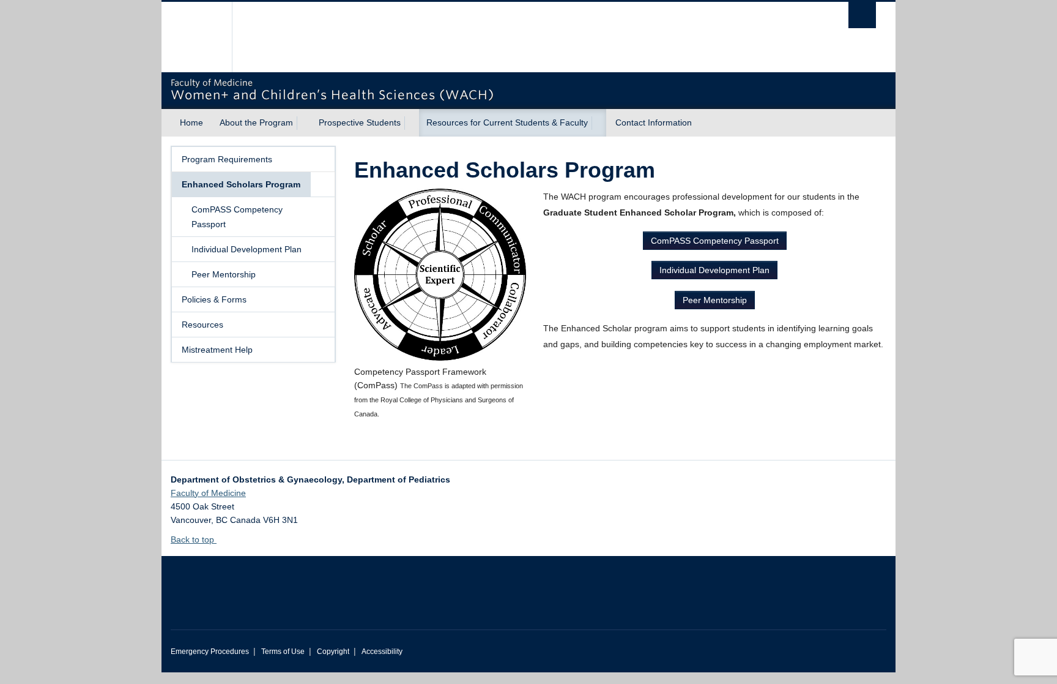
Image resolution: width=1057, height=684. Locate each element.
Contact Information (653, 122)
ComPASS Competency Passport (237, 217)
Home (191, 122)
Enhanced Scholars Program (241, 184)
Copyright (333, 651)
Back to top (194, 539)
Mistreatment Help (217, 350)
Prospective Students (360, 122)
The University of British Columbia (196, 37)
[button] (322, 184)
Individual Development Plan (246, 249)
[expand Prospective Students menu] (411, 123)
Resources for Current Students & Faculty (507, 122)
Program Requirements (227, 159)
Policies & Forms (214, 299)
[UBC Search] (862, 15)
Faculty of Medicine (208, 493)
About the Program (256, 122)
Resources (202, 324)
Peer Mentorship (223, 274)
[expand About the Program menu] (304, 123)
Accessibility (382, 651)
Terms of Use (283, 651)
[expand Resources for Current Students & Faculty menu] (599, 123)
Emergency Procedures (210, 651)
